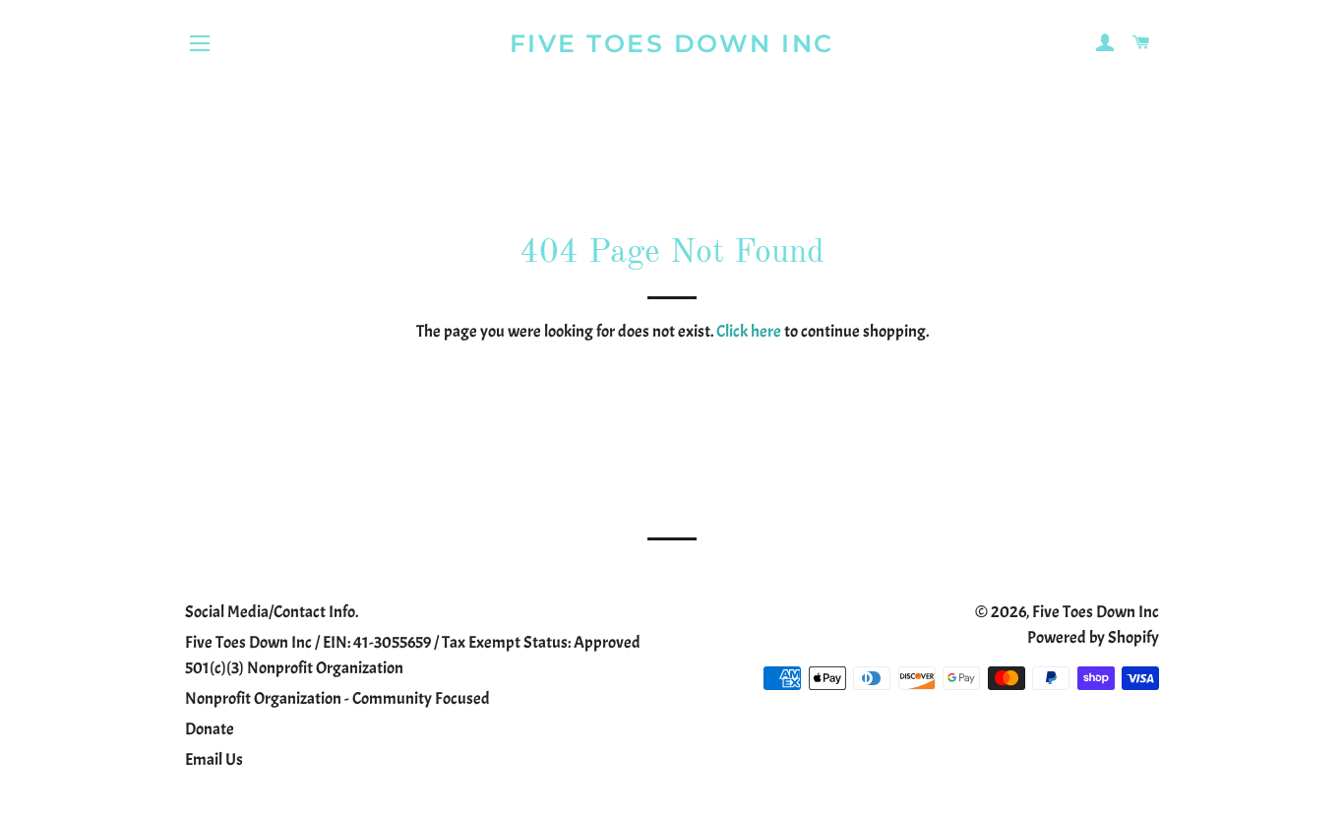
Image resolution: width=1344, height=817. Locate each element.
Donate (209, 729)
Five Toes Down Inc (672, 43)
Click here (748, 331)
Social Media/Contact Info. (271, 611)
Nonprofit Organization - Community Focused (337, 698)
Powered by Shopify (1093, 637)
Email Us (214, 759)
